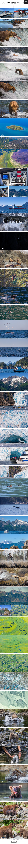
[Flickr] (14, 842)
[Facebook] (16, 842)
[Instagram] (12, 842)
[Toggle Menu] (26, 2)
